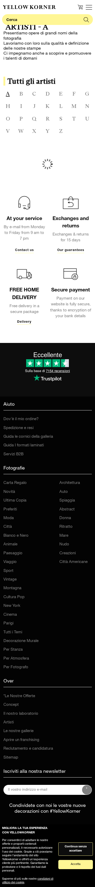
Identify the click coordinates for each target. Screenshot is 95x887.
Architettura (69, 483)
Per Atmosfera (16, 659)
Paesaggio (12, 553)
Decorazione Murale (21, 641)
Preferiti (10, 510)
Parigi (8, 623)
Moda (8, 518)
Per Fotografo (15, 667)
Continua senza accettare (76, 849)
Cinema (10, 615)
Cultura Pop (14, 597)
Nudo (64, 544)
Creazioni (67, 553)
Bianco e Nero (15, 536)
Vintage (10, 580)
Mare (63, 536)
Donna (65, 518)
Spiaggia (67, 501)
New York (11, 606)
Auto (63, 492)
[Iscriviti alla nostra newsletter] (87, 790)
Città (7, 527)
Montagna (12, 588)
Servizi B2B (13, 454)
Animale (10, 544)
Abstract (67, 510)
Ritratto (66, 527)
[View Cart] (80, 7)
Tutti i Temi (12, 632)
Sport (8, 571)
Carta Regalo (15, 483)
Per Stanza (13, 650)
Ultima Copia (14, 501)
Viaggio (10, 562)
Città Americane (73, 562)
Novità (9, 492)
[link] (29, 7)
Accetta (75, 864)
